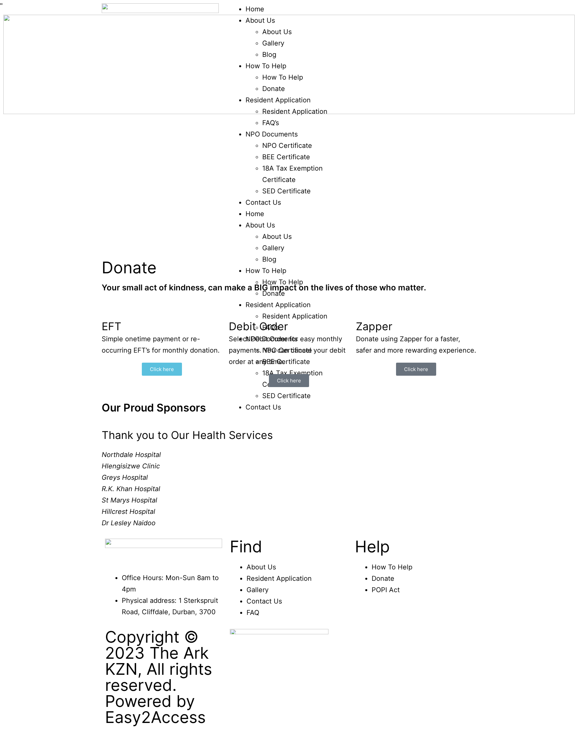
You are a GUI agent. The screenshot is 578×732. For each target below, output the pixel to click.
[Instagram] (382, 610)
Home (255, 9)
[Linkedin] (419, 610)
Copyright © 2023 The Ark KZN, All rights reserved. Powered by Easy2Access (158, 677)
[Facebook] (363, 610)
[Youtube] (400, 610)
